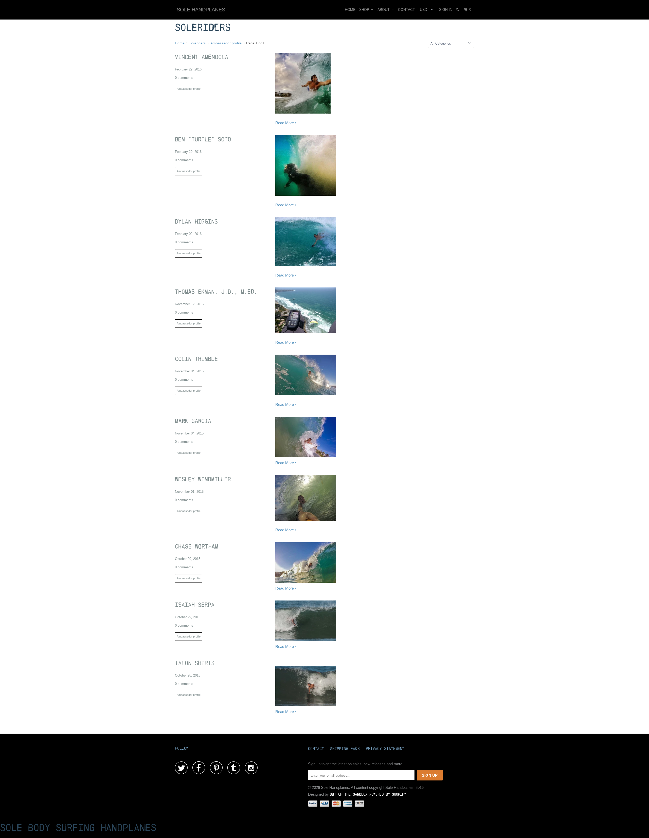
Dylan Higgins (196, 221)
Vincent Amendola (201, 57)
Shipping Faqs (345, 748)
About (384, 9)
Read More (285, 123)
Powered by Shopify (387, 794)
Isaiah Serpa (194, 605)
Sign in (445, 9)
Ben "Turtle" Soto (203, 139)
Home (350, 9)
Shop (365, 9)
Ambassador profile (189, 88)
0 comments (184, 78)
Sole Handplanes (201, 9)
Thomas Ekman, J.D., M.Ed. (216, 291)
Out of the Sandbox (348, 794)
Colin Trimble (196, 359)
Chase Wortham (196, 546)
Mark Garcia (193, 421)
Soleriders (203, 27)
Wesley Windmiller (203, 479)
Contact (406, 9)
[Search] (458, 9)
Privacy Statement (385, 748)
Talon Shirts (194, 663)
